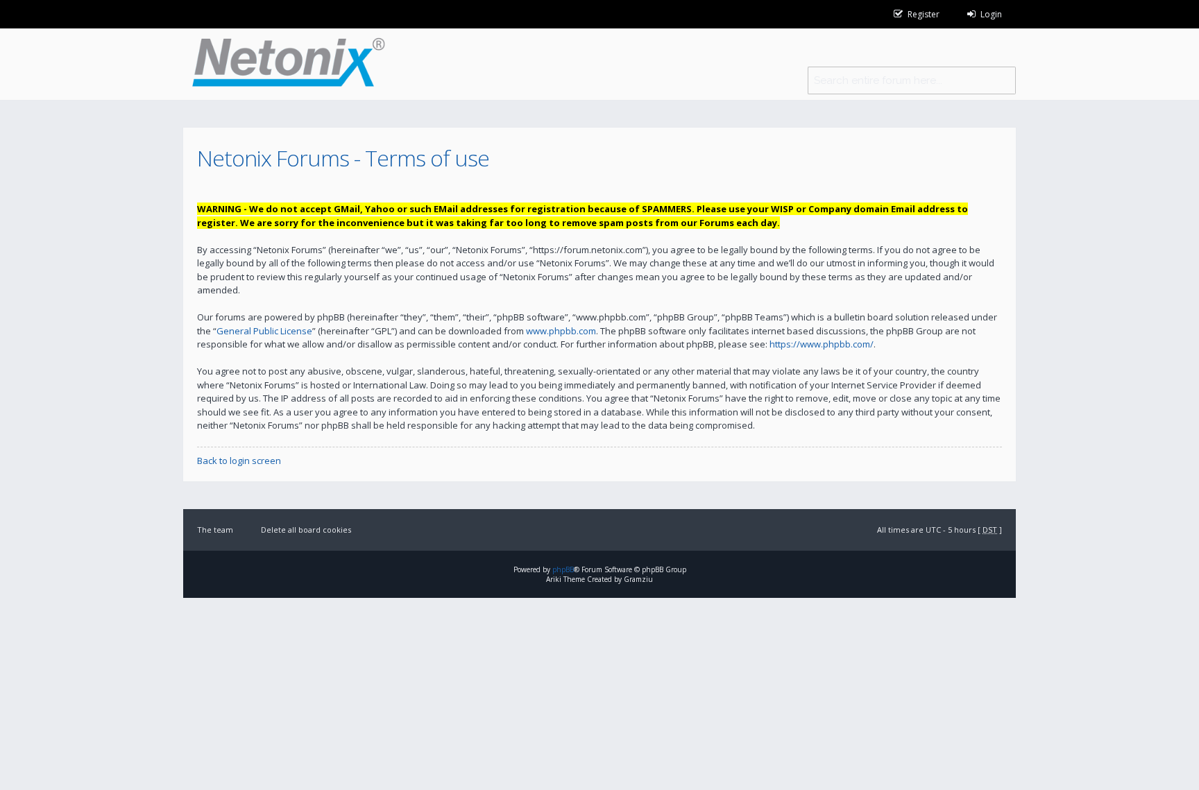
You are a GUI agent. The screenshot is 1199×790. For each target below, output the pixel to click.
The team (215, 529)
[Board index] (284, 64)
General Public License (264, 331)
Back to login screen (239, 460)
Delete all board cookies (306, 529)
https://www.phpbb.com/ (821, 344)
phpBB (563, 569)
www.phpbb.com (561, 331)
